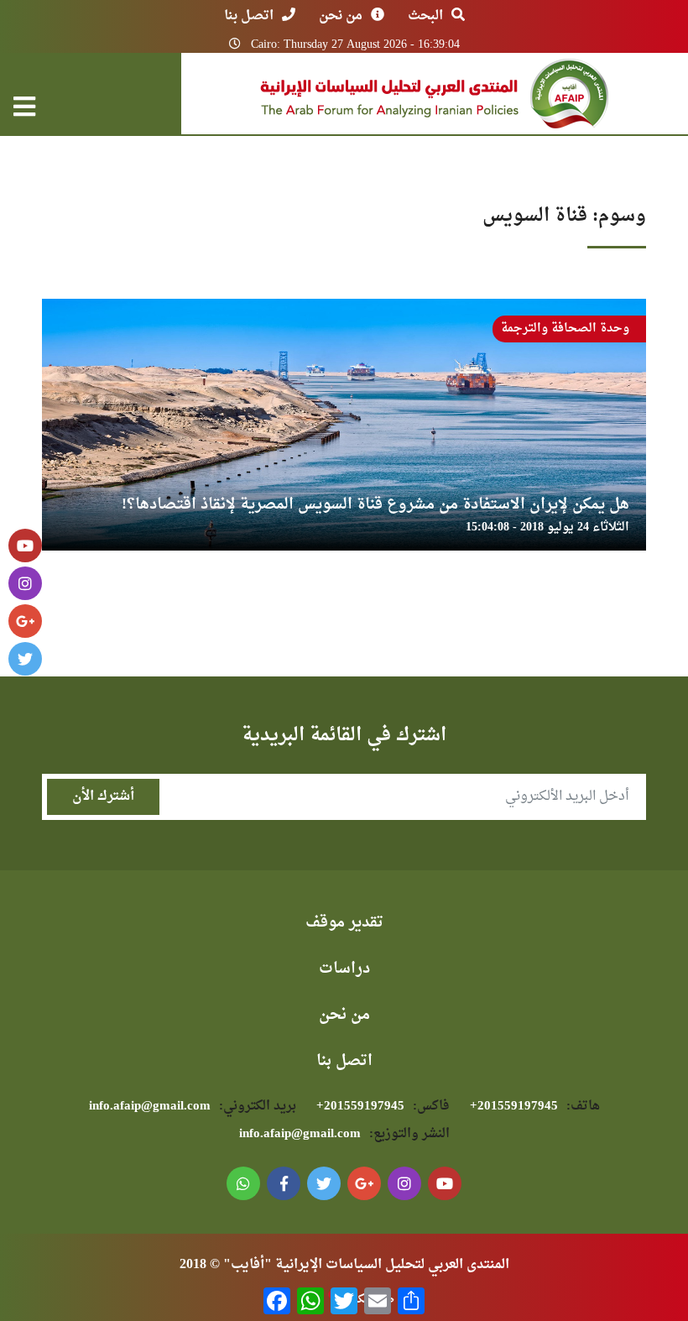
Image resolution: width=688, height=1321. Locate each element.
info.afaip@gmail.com (192, 1106)
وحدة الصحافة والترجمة (565, 328)
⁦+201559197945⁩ (535, 1106)
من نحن (340, 16)
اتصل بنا (249, 16)
